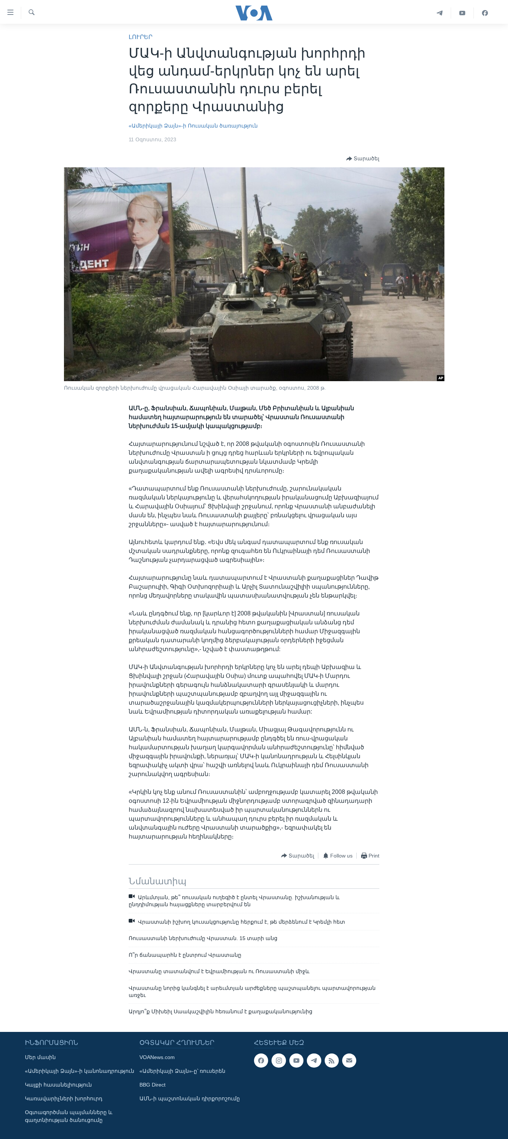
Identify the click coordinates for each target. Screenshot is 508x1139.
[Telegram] (439, 13)
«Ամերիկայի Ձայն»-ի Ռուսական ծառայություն (193, 126)
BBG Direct (152, 1085)
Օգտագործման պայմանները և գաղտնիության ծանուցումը (68, 1116)
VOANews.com (157, 1057)
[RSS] (332, 1060)
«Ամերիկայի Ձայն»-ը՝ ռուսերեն (182, 1071)
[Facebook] (485, 13)
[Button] (362, 158)
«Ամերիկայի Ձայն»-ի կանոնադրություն (79, 1071)
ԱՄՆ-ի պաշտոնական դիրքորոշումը (189, 1098)
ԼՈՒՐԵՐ (140, 37)
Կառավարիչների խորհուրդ (63, 1098)
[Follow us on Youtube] (296, 1060)
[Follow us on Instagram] (278, 1060)
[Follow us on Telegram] (314, 1060)
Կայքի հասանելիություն (58, 1085)
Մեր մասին (40, 1057)
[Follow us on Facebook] (261, 1060)
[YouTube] (462, 13)
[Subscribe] (349, 1060)
